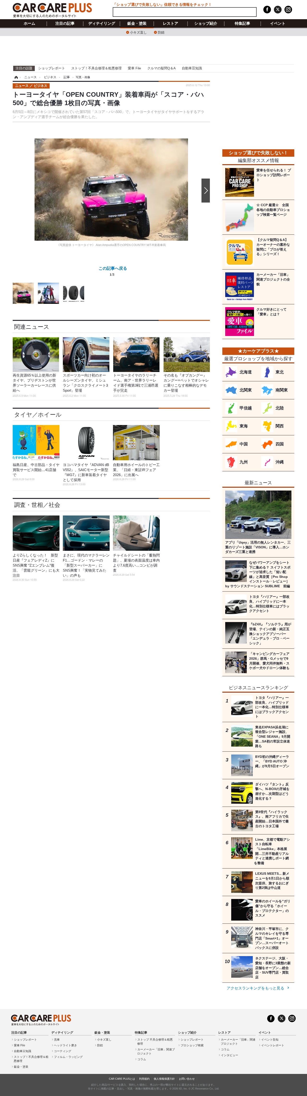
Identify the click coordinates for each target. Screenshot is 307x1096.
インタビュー (229, 1055)
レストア (170, 23)
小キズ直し (138, 32)
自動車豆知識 (192, 68)
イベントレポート (272, 1045)
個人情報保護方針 (164, 1078)
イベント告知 (269, 1039)
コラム (141, 1059)
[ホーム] (15, 77)
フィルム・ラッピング (68, 1057)
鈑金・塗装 (137, 23)
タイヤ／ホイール (38, 414)
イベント (277, 23)
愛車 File (134, 68)
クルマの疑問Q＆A (161, 68)
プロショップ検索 (192, 1045)
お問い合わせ (187, 1078)
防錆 (161, 32)
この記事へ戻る (113, 271)
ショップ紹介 (205, 23)
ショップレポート (51, 68)
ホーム (29, 23)
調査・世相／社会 (37, 505)
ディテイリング (101, 23)
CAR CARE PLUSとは (122, 1078)
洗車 (57, 1039)
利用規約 (144, 1078)
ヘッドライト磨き (65, 1045)
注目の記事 (65, 23)
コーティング (62, 1051)
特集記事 (242, 23)
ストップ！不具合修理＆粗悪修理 (96, 68)
